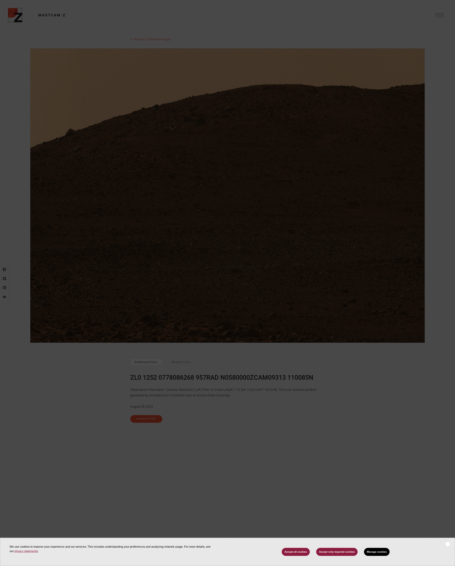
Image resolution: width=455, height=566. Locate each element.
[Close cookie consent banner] (447, 544)
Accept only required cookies (337, 551)
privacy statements (26, 551)
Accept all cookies (296, 551)
